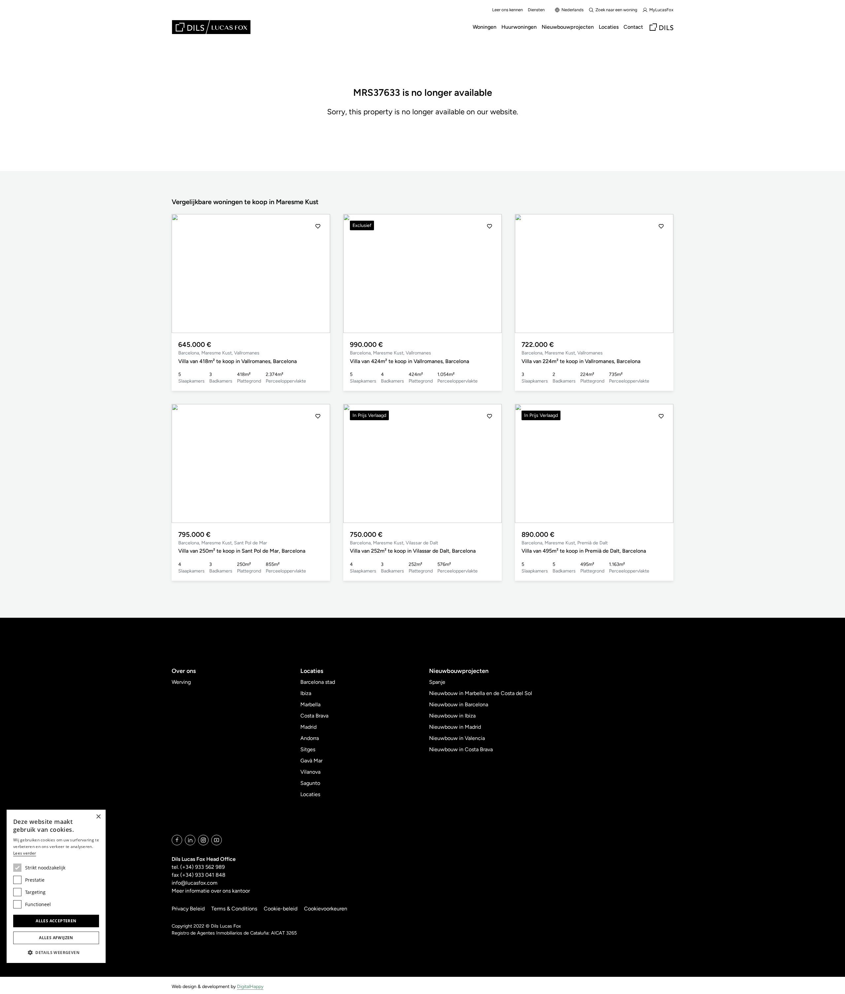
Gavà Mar (311, 760)
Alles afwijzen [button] (56, 937)
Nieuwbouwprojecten (568, 27)
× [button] (98, 816)
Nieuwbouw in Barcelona (458, 704)
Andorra (309, 738)
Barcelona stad (317, 682)
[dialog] (56, 886)
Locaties (609, 27)
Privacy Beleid (188, 908)
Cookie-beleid (280, 908)
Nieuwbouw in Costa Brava (461, 749)
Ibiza (305, 693)
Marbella (310, 704)
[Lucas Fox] (211, 27)
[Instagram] (203, 840)
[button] (183, 273)
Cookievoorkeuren (325, 908)
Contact (633, 27)
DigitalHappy (250, 986)
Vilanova (310, 772)
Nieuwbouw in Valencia (457, 738)
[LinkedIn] (190, 840)
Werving (181, 682)
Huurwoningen (519, 27)
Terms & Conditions (234, 908)
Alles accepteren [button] (56, 921)
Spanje (437, 682)
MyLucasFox (661, 9)
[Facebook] (177, 840)
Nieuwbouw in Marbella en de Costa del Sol (480, 693)
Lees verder (24, 853)
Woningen (484, 27)
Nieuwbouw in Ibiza (452, 716)
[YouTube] (216, 840)
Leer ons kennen (507, 9)
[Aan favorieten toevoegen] (317, 226)
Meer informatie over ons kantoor (211, 891)
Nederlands (572, 9)
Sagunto (310, 783)
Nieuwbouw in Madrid (455, 727)
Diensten (536, 9)
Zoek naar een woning (616, 9)
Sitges (307, 749)
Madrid (308, 727)
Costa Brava (314, 716)
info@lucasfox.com (195, 883)
